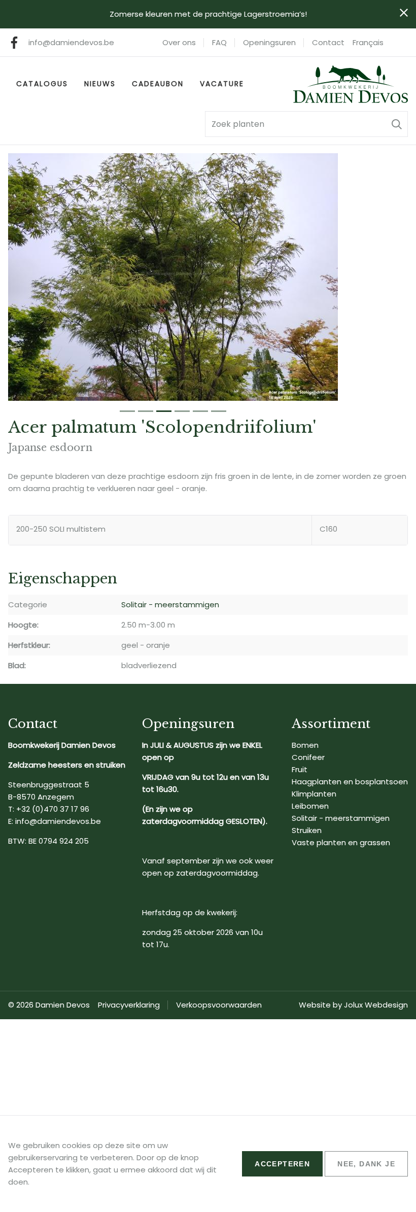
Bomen (305, 745)
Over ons (179, 42)
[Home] (350, 84)
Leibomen (310, 806)
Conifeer (308, 757)
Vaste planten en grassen (341, 842)
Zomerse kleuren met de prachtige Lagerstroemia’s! (208, 14)
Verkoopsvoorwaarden (219, 1004)
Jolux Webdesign (376, 1004)
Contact (328, 42)
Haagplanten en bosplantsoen (350, 781)
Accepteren (282, 1164)
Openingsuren (269, 42)
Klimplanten (314, 793)
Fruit (299, 769)
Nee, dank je (366, 1164)
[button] (397, 124)
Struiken (307, 830)
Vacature (222, 84)
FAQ (219, 42)
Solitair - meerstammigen (170, 604)
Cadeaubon (158, 84)
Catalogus (42, 84)
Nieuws (100, 84)
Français (368, 42)
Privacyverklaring (129, 1004)
